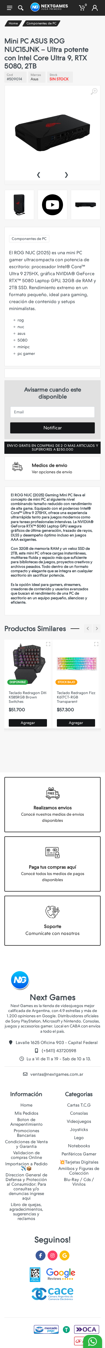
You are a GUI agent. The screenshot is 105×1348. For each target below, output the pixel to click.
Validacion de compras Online (26, 1155)
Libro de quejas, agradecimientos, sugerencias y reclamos (26, 1211)
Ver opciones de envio (52, 472)
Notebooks (79, 1146)
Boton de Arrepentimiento (26, 1122)
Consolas (79, 1113)
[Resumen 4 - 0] (48, 644)
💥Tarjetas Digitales (79, 1162)
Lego (79, 1137)
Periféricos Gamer (79, 1154)
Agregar (28, 723)
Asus (34, 79)
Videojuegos (79, 1121)
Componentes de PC (41, 23)
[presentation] (38, 173)
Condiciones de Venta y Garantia (26, 1144)
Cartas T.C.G (79, 1105)
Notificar (52, 428)
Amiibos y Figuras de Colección (78, 1171)
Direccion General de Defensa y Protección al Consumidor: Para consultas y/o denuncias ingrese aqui (26, 1187)
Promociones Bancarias (26, 1133)
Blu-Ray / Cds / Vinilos (79, 1182)
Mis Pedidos (26, 1113)
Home (13, 23)
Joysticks (79, 1129)
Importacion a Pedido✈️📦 (26, 1166)
